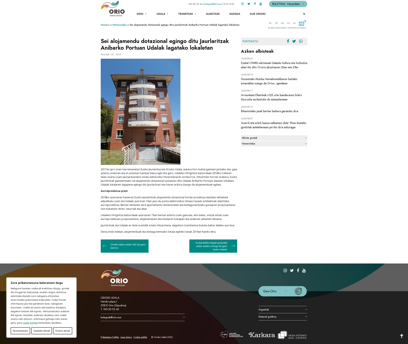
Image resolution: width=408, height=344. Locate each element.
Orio (140, 14)
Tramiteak (185, 14)
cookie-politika (30, 322)
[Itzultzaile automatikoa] (302, 23)
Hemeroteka (120, 25)
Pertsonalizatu (20, 330)
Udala (161, 14)
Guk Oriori (258, 14)
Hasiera (105, 25)
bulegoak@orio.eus (213, 4)
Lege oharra (126, 337)
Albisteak (213, 14)
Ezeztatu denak (42, 330)
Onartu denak (62, 330)
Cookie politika (140, 337)
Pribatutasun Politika (110, 337)
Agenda (234, 14)
